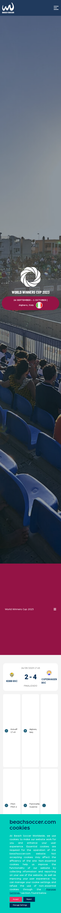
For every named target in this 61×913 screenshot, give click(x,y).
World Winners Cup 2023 (19, 609)
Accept (16, 899)
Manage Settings (20, 905)
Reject (29, 899)
